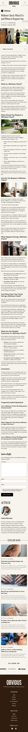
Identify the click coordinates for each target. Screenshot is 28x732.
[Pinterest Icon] (16, 728)
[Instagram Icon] (12, 728)
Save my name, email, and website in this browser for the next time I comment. (13, 490)
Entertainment (14, 701)
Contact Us (14, 718)
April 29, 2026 (11, 25)
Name (3, 479)
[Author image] (6, 511)
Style (14, 695)
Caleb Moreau (6, 518)
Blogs (14, 714)
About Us (14, 716)
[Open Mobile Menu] (24, 2)
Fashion (14, 699)
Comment (4, 461)
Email (2, 484)
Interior (14, 703)
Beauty (14, 697)
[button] (24, 49)
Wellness (7, 11)
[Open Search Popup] (3, 3)
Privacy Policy (14, 720)
